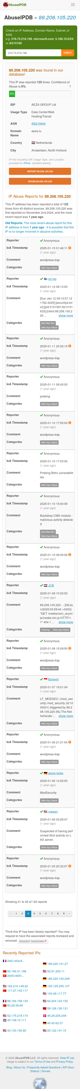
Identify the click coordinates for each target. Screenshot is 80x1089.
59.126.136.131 (57, 1008)
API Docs (68, 1067)
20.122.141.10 (56, 1030)
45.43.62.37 (55, 1023)
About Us (19, 1067)
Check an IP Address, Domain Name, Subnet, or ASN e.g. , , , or (40, 36)
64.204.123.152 (57, 1001)
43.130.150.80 (16, 1030)
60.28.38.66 (15, 1005)
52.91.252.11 (56, 971)
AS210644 (38, 123)
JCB (51, 585)
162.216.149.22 (17, 986)
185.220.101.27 (57, 964)
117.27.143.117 (17, 990)
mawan (53, 811)
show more (66, 315)
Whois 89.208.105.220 (40, 181)
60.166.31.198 (16, 971)
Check (68, 52)
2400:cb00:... (15, 975)
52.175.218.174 (17, 1015)
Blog (9, 1067)
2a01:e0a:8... (15, 961)
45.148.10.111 (16, 1020)
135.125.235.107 (58, 986)
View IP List (67, 1058)
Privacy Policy (64, 1061)
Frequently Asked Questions (43, 1067)
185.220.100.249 (58, 978)
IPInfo (26, 163)
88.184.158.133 (17, 1001)
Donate (46, 1071)
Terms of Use (42, 1061)
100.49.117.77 (56, 993)
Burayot (53, 679)
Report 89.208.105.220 (40, 171)
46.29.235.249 (56, 1015)
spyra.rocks (55, 773)
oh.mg (52, 279)
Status (35, 1071)
